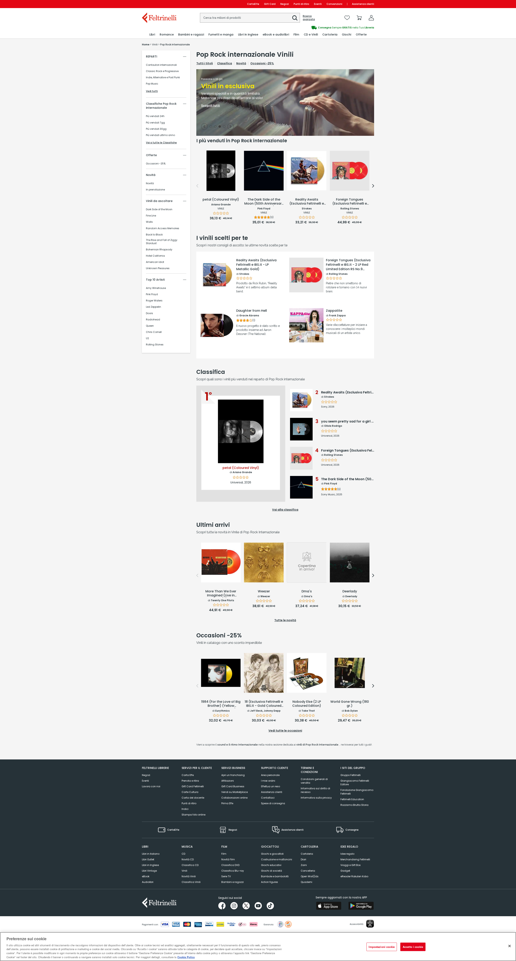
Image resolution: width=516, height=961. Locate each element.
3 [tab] (220, 127)
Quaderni (306, 882)
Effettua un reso (270, 786)
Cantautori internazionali (161, 65)
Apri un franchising (233, 775)
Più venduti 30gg (156, 129)
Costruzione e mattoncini (276, 859)
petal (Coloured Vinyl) (221, 200)
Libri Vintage (149, 870)
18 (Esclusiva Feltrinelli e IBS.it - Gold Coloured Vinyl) (264, 704)
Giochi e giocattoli (272, 853)
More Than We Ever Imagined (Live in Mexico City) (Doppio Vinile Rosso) (220, 593)
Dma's (307, 591)
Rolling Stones (154, 344)
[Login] (371, 17)
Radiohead (153, 319)
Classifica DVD (230, 865)
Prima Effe (227, 803)
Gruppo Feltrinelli (350, 775)
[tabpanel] (285, 102)
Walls (149, 222)
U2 (147, 338)
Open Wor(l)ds (309, 876)
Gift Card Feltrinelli (193, 786)
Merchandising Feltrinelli (355, 859)
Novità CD (188, 859)
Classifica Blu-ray (232, 870)
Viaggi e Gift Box (350, 865)
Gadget (345, 870)
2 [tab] (215, 127)
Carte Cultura (190, 792)
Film (223, 853)
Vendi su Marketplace (234, 792)
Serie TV (226, 876)
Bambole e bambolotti (275, 876)
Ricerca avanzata (309, 18)
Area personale (270, 775)
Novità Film (228, 859)
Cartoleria (307, 853)
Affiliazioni (227, 780)
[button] (295, 18)
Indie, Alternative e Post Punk (163, 77)
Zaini (304, 865)
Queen (150, 325)
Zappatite (334, 310)
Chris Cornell (154, 332)
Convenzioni (334, 4)
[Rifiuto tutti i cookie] (509, 946)
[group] (316, 27)
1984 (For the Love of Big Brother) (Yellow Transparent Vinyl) (220, 704)
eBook (145, 876)
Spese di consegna (273, 803)
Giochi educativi (271, 865)
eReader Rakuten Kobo (354, 876)
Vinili (184, 870)
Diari (303, 859)
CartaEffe (253, 4)
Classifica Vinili (191, 882)
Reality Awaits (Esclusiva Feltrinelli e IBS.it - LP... (306, 202)
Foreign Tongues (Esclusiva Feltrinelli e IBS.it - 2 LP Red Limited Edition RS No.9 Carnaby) (348, 264)
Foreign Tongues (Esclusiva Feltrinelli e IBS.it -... (349, 202)
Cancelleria (308, 870)
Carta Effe (188, 775)
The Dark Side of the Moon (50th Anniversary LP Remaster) (263, 202)
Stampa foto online (193, 814)
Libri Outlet (148, 859)
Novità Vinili (189, 876)
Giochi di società (271, 870)
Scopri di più (217, 289)
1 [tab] (210, 127)
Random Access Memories (162, 228)
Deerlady (349, 591)
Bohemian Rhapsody (159, 249)
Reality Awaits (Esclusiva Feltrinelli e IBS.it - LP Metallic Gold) (256, 264)
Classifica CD (190, 865)
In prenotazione (155, 189)
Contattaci (268, 797)
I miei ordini (268, 780)
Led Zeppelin (153, 306)
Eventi (318, 4)
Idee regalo (347, 853)
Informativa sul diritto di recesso (315, 790)
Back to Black (154, 234)
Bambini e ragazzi (232, 882)
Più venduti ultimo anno (160, 135)
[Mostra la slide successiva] (230, 126)
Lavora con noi (151, 786)
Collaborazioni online (234, 797)
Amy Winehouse (156, 288)
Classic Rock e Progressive (162, 71)
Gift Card (270, 4)
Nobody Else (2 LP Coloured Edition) (306, 704)
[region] (258, 946)
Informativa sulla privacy (316, 797)
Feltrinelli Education (352, 799)
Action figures (269, 882)
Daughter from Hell (251, 310)
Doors (149, 313)
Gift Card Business (232, 786)
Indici (185, 809)
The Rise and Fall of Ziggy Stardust (161, 241)
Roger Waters (154, 300)
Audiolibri (147, 882)
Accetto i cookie (413, 947)
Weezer (264, 591)
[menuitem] (152, 35)
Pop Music (152, 83)
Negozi (284, 4)
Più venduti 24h (155, 116)
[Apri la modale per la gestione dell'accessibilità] (370, 924)
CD (183, 853)
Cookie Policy (186, 957)
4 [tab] (224, 127)
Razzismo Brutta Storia (354, 805)
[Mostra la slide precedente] (204, 126)
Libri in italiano (150, 853)
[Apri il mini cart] (359, 17)
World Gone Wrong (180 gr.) (349, 704)
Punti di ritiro (301, 4)
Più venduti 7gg (155, 122)
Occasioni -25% (155, 163)
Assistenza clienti (363, 4)
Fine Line (151, 215)
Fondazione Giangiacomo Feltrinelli (356, 791)
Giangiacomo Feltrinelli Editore (354, 782)
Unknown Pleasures (158, 268)
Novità (150, 183)
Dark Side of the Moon (159, 209)
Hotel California (155, 255)
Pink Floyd (152, 294)
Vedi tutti (152, 91)
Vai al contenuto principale (159, 3)
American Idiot (155, 262)
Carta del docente (193, 797)
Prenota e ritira (190, 780)
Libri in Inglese (150, 865)
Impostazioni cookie (381, 947)
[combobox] (250, 18)
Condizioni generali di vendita (314, 780)
